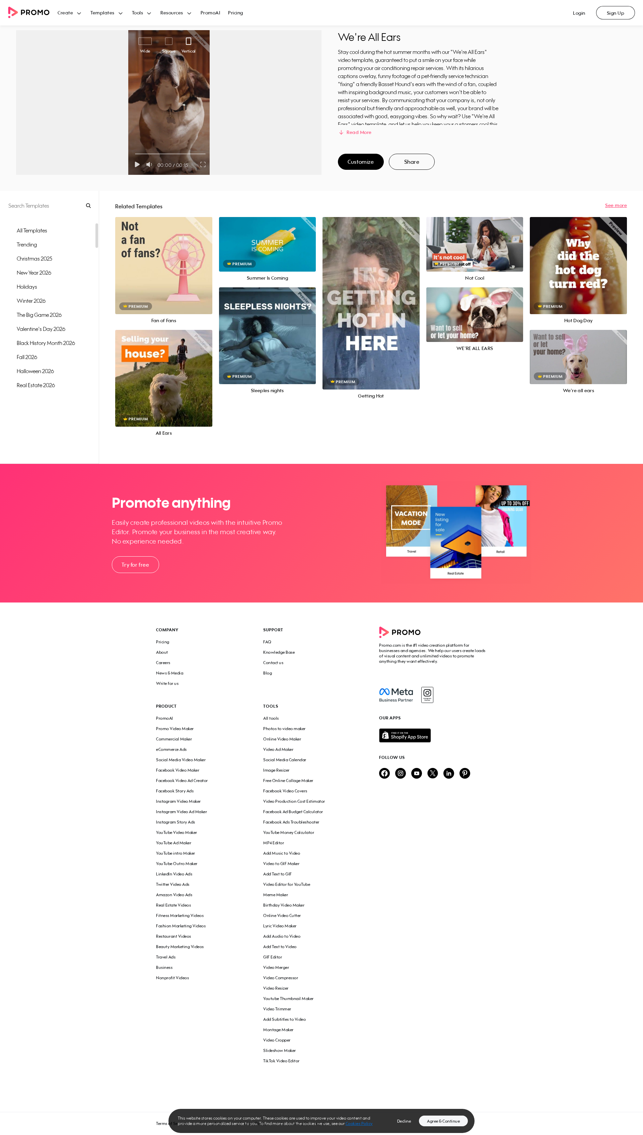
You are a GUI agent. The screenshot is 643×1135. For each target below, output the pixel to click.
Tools (137, 12)
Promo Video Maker (175, 728)
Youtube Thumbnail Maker (288, 998)
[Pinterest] (464, 774)
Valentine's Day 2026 (41, 329)
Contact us (273, 662)
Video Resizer (276, 988)
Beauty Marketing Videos (180, 946)
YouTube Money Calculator (288, 832)
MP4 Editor (273, 842)
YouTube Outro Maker (177, 863)
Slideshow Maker (279, 1050)
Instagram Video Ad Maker (181, 811)
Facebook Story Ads (175, 790)
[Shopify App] (433, 735)
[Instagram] (427, 695)
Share (412, 161)
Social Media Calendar (284, 759)
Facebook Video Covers (285, 790)
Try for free (135, 564)
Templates (102, 12)
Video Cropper (277, 1040)
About (162, 652)
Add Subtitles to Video (284, 1019)
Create (65, 12)
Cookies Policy (359, 1123)
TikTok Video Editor (281, 1060)
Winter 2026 (31, 300)
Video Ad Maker (278, 749)
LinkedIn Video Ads (174, 873)
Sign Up (616, 13)
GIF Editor (272, 957)
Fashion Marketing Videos (181, 925)
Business (164, 967)
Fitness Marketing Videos (180, 915)
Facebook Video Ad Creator (182, 780)
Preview (163, 258)
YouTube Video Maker (176, 832)
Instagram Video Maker (178, 801)
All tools (271, 718)
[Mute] (150, 164)
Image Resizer (276, 770)
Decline (404, 1121)
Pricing (235, 12)
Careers (163, 662)
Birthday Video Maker (283, 905)
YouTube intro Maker (175, 853)
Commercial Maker (174, 738)
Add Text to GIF (277, 873)
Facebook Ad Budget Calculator (293, 811)
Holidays (27, 286)
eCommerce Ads (171, 749)
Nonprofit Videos (172, 977)
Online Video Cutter (282, 915)
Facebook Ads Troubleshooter (291, 822)
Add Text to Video (280, 946)
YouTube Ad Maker (173, 842)
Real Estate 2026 (36, 385)
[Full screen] (203, 164)
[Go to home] (33, 13)
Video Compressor (280, 977)
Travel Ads (165, 957)
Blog (267, 673)
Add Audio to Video (281, 936)
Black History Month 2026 (46, 343)
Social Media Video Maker (181, 759)
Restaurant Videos (173, 936)
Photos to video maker (284, 728)
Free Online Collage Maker (288, 780)
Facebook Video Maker (177, 770)
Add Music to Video (281, 853)
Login (579, 13)
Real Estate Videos (173, 905)
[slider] (135, 154)
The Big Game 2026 (39, 314)
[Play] (137, 164)
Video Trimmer (277, 1008)
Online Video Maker (282, 738)
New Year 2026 (34, 272)
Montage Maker (278, 1029)
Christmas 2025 (34, 258)
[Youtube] (416, 774)
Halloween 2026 (35, 371)
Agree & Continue (443, 1121)
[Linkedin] (448, 774)
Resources (171, 12)
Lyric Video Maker (280, 925)
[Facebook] (396, 695)
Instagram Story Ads (175, 822)
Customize (361, 161)
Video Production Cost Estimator (294, 801)
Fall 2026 (27, 357)
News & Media (169, 673)
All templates (32, 230)
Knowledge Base (279, 652)
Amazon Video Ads (174, 894)
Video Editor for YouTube (286, 884)
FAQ (267, 641)
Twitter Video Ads (173, 884)
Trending (27, 244)
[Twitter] (432, 774)
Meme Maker (275, 894)
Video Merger (276, 967)
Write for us (167, 683)
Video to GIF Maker (281, 863)
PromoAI (210, 12)
